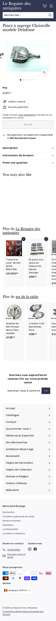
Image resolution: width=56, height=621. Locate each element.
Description (10, 148)
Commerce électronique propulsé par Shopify (23, 613)
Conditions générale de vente (19, 516)
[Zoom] (44, 72)
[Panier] (44, 6)
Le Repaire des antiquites (17, 6)
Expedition (8, 525)
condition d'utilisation (14, 533)
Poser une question (15, 162)
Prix (5, 87)
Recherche (8, 512)
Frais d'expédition (27, 115)
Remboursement (12, 520)
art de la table (27, 297)
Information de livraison (18, 155)
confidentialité (10, 529)
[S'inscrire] (46, 391)
